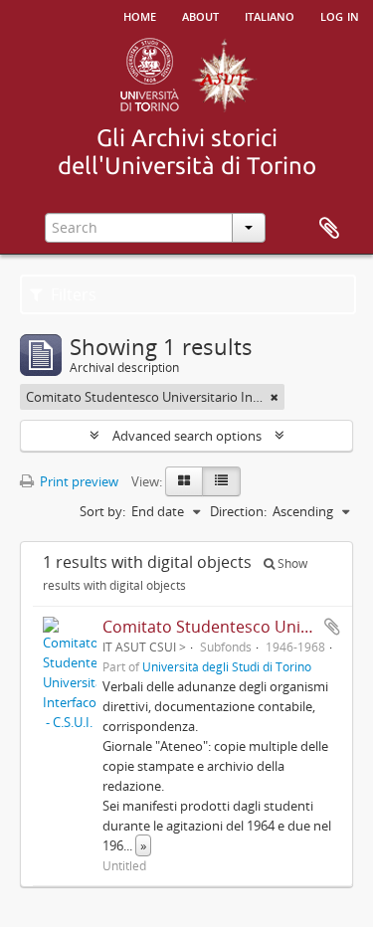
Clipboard (329, 229)
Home (139, 15)
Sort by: (102, 511)
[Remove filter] (275, 397)
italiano (269, 15)
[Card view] (184, 481)
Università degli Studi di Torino (226, 666)
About (200, 15)
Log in (339, 15)
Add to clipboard (332, 627)
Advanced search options (187, 436)
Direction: (238, 511)
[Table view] (221, 481)
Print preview (77, 481)
